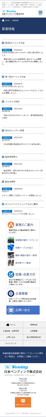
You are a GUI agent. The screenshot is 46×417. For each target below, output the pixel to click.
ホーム (12, 325)
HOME (7, 20)
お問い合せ (10, 337)
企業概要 (33, 331)
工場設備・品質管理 (11, 331)
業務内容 (33, 325)
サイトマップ (10, 343)
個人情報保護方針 (34, 337)
